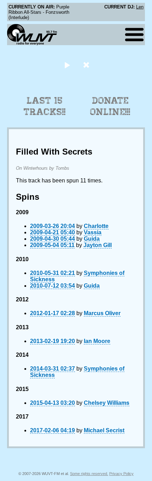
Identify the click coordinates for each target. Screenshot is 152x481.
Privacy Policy (121, 473)
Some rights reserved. (89, 473)
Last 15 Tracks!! (45, 106)
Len (140, 7)
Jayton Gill (97, 245)
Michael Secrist (104, 430)
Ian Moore (97, 341)
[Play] (67, 65)
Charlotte (96, 226)
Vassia (92, 232)
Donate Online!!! (110, 106)
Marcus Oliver (102, 313)
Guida (92, 239)
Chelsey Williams (106, 403)
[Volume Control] (87, 65)
